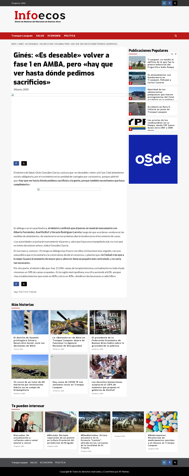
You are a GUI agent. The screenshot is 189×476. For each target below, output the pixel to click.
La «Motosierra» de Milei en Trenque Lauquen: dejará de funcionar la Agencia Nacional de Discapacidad (69, 341)
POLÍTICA (69, 35)
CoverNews (109, 471)
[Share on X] (24, 163)
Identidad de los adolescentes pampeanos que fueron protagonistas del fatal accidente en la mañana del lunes (161, 95)
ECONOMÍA (54, 35)
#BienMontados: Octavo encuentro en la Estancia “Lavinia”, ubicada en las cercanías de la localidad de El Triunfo (94, 441)
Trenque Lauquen (22, 35)
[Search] (176, 35)
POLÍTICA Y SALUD (27, 292)
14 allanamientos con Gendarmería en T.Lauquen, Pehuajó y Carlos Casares (159, 79)
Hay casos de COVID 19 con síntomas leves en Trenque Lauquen (68, 385)
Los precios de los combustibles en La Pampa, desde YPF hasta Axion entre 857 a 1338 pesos (161, 125)
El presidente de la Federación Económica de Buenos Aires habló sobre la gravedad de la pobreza (108, 341)
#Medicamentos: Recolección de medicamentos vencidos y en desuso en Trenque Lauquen (161, 440)
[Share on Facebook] (16, 163)
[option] (153, 64)
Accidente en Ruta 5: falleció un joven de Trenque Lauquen (159, 109)
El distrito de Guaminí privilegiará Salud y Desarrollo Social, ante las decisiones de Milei (29, 341)
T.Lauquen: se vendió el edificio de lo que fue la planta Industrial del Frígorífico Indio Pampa (161, 63)
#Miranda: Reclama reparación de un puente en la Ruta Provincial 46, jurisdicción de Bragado (60, 439)
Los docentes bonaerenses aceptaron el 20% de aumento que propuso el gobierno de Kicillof (107, 386)
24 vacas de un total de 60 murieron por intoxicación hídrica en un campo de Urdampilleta (29, 386)
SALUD (40, 35)
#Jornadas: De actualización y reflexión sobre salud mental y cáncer (26, 439)
